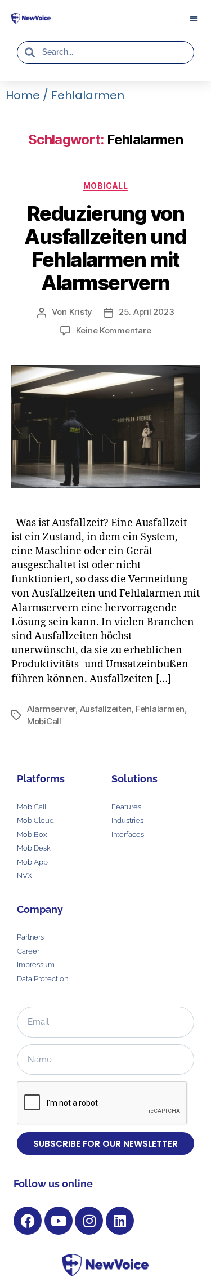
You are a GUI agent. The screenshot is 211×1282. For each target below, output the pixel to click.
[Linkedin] (120, 1221)
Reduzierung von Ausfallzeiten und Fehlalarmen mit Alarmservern (105, 248)
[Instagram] (89, 1221)
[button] (193, 17)
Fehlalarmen (160, 709)
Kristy (80, 311)
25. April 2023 (146, 311)
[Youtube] (58, 1221)
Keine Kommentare (113, 330)
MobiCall (105, 185)
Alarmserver (51, 709)
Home (23, 95)
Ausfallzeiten (106, 709)
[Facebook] (28, 1221)
